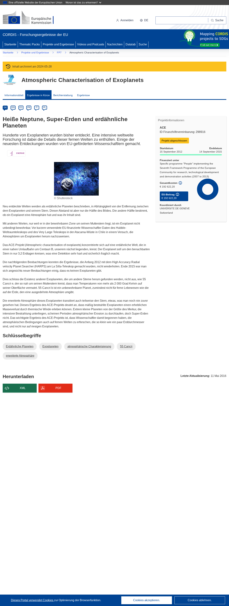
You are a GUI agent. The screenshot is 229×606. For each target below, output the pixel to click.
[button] (144, 20)
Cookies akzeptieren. (146, 600)
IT (37, 107)
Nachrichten (115, 44)
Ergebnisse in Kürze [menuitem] (38, 95)
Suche (143, 44)
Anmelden (126, 20)
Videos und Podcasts (90, 44)
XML (23, 388)
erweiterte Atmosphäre (20, 355)
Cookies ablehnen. (200, 600)
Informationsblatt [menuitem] (13, 95)
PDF (58, 388)
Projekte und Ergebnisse (58, 44)
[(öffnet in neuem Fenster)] (31, 18)
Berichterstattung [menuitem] (63, 95)
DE (5, 107)
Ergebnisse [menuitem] (83, 95)
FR (28, 107)
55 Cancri (126, 346)
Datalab (131, 44)
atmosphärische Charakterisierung (89, 346)
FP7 (59, 52)
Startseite (10, 44)
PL (44, 107)
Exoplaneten (50, 346)
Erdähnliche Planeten (19, 346)
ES (21, 107)
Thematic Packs (29, 44)
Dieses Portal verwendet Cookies (32, 600)
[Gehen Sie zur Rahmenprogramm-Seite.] (9, 80)
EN (13, 107)
